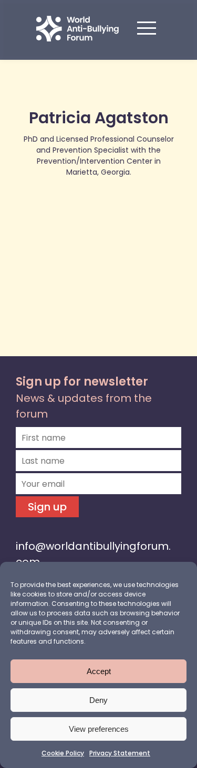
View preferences (99, 728)
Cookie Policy (63, 753)
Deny (98, 700)
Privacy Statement (119, 753)
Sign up (47, 506)
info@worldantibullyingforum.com (93, 554)
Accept (99, 671)
